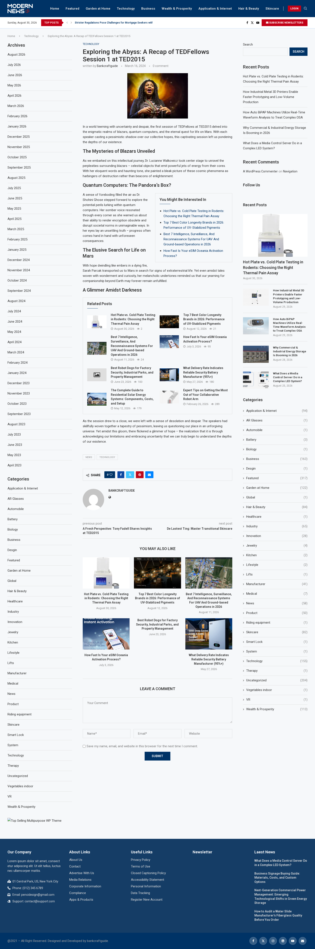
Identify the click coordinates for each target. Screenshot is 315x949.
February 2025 (17, 239)
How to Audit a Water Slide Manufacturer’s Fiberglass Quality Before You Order (278, 915)
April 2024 (14, 342)
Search (248, 44)
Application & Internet (215, 8)
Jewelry (277, 545)
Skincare (272, 8)
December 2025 (19, 137)
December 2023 (19, 383)
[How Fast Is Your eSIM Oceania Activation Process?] (169, 341)
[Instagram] (273, 941)
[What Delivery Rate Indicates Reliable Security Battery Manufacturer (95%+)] (169, 374)
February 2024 (17, 363)
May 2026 (14, 85)
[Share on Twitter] (130, 474)
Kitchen (277, 555)
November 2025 (19, 147)
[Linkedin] (283, 941)
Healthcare (277, 517)
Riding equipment (277, 622)
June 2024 (15, 321)
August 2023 (16, 424)
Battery (277, 440)
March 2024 (16, 352)
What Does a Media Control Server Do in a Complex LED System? (287, 377)
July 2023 (14, 434)
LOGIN (294, 8)
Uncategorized (277, 680)
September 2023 (19, 414)
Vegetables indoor (277, 690)
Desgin (277, 468)
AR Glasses (277, 420)
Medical (277, 594)
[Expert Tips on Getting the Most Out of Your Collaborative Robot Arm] (169, 397)
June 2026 (15, 75)
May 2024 (14, 332)
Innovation (277, 536)
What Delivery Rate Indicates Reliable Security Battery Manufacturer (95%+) (203, 372)
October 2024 (17, 280)
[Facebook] (247, 22)
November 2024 (19, 270)
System (277, 651)
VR (277, 699)
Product (277, 613)
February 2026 (17, 116)
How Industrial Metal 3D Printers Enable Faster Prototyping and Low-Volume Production (270, 97)
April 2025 (14, 219)
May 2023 (14, 455)
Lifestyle (277, 565)
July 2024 (14, 311)
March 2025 (16, 229)
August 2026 (16, 54)
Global (277, 497)
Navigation (290, 171)
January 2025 (17, 250)
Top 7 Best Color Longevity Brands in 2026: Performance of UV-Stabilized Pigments (204, 319)
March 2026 (16, 106)
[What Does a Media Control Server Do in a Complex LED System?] (256, 380)
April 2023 (14, 465)
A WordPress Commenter (260, 171)
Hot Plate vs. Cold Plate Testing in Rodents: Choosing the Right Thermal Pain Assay (133, 319)
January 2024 (17, 373)
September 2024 (19, 291)
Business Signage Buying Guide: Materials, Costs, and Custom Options (277, 878)
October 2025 (17, 157)
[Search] (305, 8)
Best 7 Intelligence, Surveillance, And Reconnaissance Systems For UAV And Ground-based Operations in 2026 (191, 239)
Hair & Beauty (248, 8)
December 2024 (19, 260)
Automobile (277, 430)
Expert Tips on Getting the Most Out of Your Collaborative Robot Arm (205, 394)
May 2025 (14, 209)
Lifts (277, 574)
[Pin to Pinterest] (140, 474)
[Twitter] (252, 22)
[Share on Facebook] (120, 474)
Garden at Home (98, 8)
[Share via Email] (149, 474)
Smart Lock (277, 642)
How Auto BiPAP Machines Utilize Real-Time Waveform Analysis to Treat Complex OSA (289, 324)
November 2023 (19, 393)
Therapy (277, 671)
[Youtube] (258, 22)
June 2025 (15, 198)
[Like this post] (111, 474)
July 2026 (14, 65)
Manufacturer (277, 584)
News (89, 457)
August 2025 (16, 178)
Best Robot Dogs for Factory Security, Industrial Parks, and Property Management (132, 372)
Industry (277, 526)
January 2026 (17, 126)
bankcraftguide (107, 66)
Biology (277, 449)
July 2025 (14, 188)
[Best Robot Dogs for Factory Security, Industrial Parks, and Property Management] (96, 374)
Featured (72, 8)
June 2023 (15, 445)
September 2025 (19, 167)
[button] (67, 22)
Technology (126, 8)
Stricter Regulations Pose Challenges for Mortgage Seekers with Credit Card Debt (124, 22)
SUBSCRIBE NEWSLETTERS (285, 22)
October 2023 (17, 404)
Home (54, 8)
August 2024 (16, 301)
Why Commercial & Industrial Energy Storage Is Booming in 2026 (289, 351)
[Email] (303, 941)
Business (148, 8)
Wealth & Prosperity (177, 8)
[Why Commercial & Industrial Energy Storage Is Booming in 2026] (256, 354)
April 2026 (14, 96)
